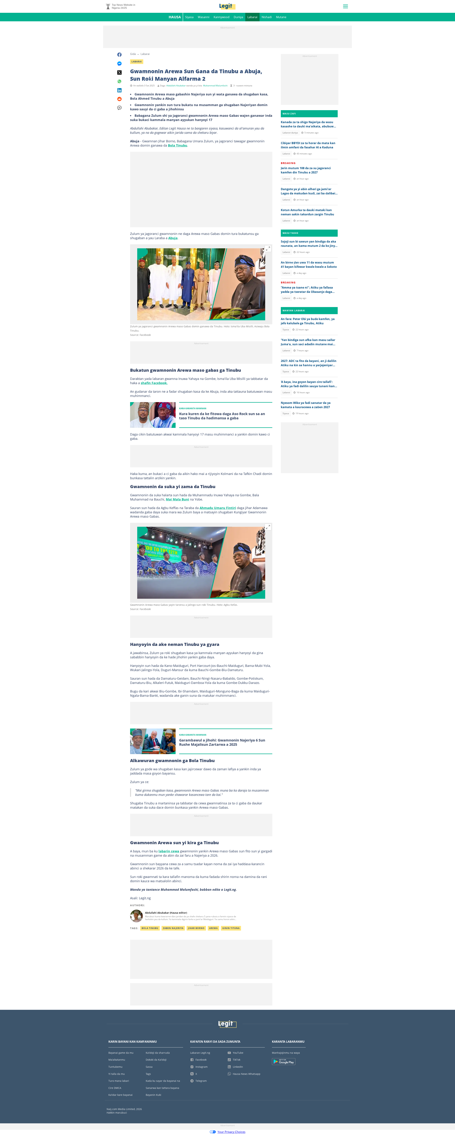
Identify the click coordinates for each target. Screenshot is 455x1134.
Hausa (175, 17)
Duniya (238, 17)
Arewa (213, 928)
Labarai (252, 17)
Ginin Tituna (231, 928)
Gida (133, 54)
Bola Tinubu (177, 145)
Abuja (173, 238)
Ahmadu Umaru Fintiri (218, 508)
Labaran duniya (290, 132)
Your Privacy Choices (231, 1132)
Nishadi (267, 17)
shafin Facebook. (154, 383)
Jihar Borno (196, 928)
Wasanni (203, 17)
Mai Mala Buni (177, 499)
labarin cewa (169, 851)
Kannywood (221, 17)
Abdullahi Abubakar (176, 85)
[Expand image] (268, 248)
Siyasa (189, 17)
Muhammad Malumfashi (215, 85)
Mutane (281, 17)
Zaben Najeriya (173, 928)
